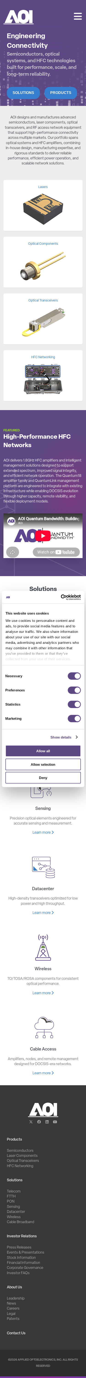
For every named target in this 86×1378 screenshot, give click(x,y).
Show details (60, 737)
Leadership (16, 1298)
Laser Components (22, 1156)
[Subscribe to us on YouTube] (55, 1122)
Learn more (42, 833)
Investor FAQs (18, 1273)
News (11, 1303)
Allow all (43, 751)
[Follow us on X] (31, 1122)
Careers (13, 1309)
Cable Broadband (20, 1222)
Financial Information (23, 1263)
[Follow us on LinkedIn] (47, 1122)
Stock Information (21, 1258)
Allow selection (43, 764)
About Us (14, 1287)
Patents (13, 1319)
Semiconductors (20, 1151)
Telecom (14, 1191)
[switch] (74, 690)
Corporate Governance (25, 1268)
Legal (11, 1314)
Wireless (14, 1217)
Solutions (23, 93)
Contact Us (16, 1333)
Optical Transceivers (23, 1161)
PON (10, 1201)
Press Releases (19, 1247)
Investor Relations (22, 1236)
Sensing (13, 1207)
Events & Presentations (25, 1252)
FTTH (11, 1196)
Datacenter (16, 1212)
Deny (43, 778)
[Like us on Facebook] (39, 1122)
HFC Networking (20, 1166)
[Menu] (78, 17)
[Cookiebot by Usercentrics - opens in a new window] (61, 597)
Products (60, 93)
